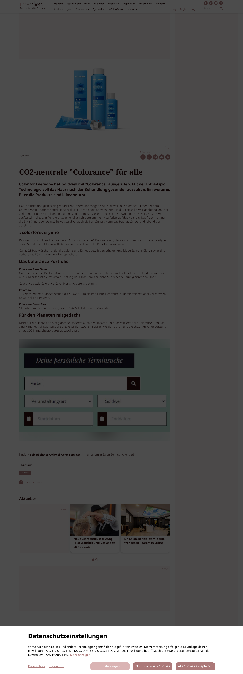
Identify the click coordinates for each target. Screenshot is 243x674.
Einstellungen (110, 666)
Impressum (56, 666)
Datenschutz (36, 666)
